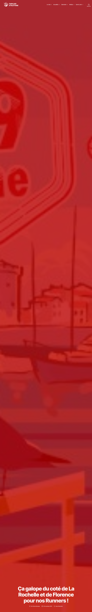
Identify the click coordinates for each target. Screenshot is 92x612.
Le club (48, 4)
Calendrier (63, 4)
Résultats (60, 606)
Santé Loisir (79, 4)
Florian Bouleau (36, 606)
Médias (71, 4)
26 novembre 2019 (47, 606)
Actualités (55, 4)
